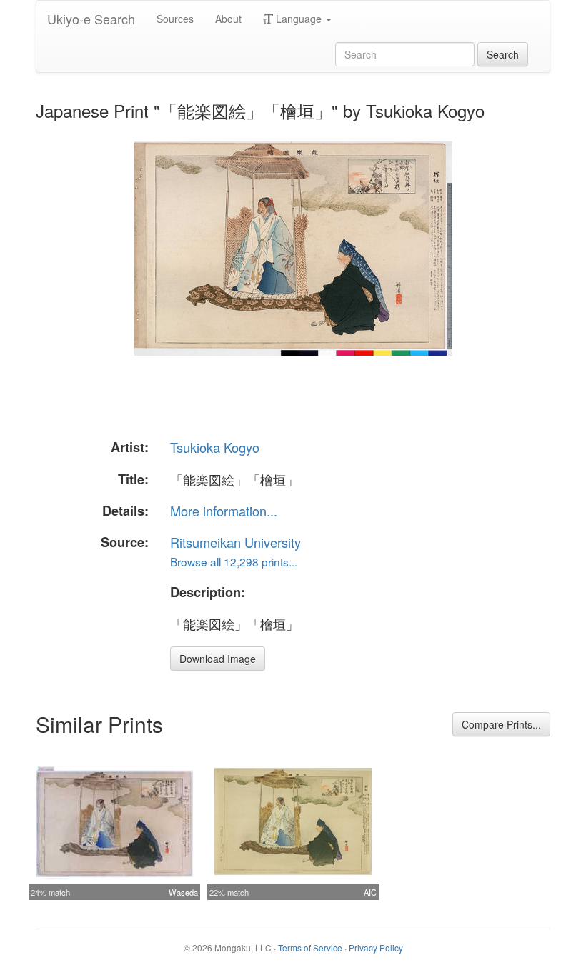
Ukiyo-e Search (91, 18)
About (228, 18)
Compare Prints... (501, 724)
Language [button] (299, 18)
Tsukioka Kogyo (214, 447)
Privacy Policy (376, 947)
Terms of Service (310, 947)
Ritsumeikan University (235, 542)
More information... (223, 510)
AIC (370, 892)
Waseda (183, 892)
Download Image (217, 658)
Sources (175, 18)
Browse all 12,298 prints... (233, 561)
